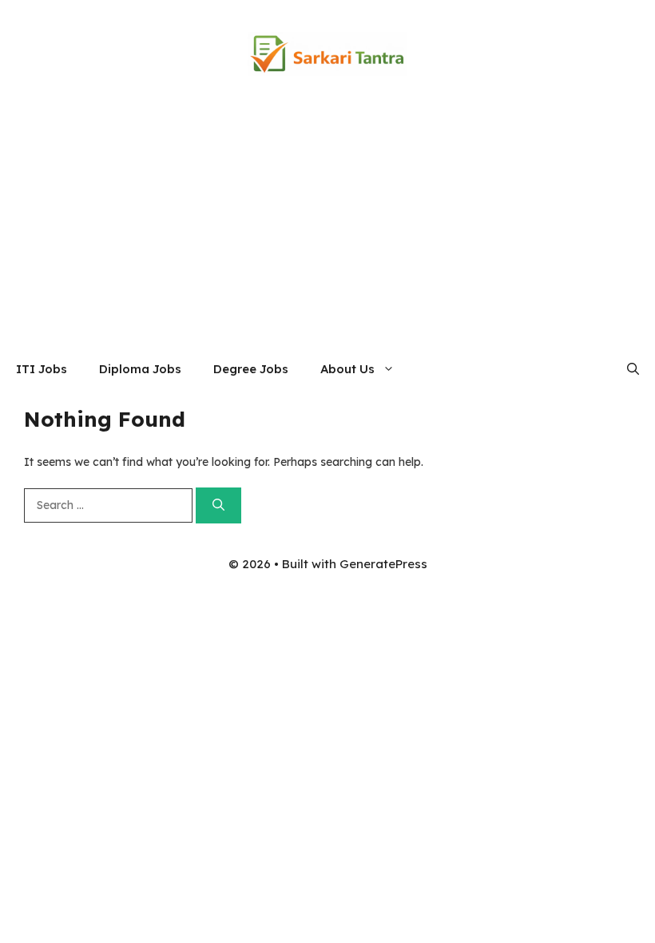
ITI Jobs (41, 368)
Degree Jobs (250, 368)
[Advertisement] (327, 228)
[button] (633, 369)
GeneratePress (383, 563)
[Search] (218, 505)
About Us (347, 368)
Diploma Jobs (140, 368)
